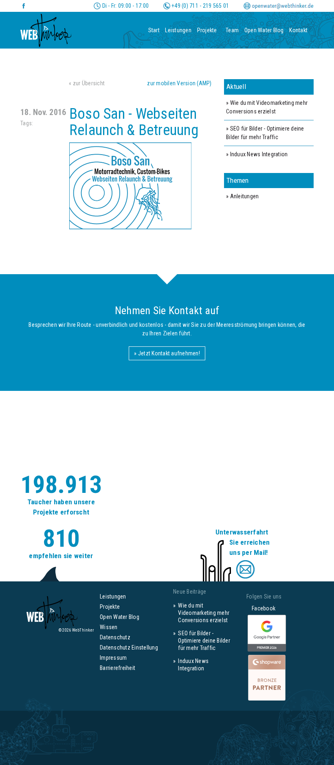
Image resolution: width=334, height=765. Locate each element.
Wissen (109, 627)
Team (232, 30)
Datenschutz (115, 637)
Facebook (260, 608)
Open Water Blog (264, 30)
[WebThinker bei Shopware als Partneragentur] (266, 677)
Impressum (113, 657)
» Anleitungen (242, 196)
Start (154, 30)
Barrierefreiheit (117, 668)
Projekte (207, 30)
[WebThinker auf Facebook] (23, 5)
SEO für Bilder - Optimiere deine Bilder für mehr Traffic (204, 640)
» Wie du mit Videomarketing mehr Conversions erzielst (267, 107)
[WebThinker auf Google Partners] (266, 633)
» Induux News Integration (257, 154)
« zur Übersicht (87, 83)
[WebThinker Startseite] (45, 27)
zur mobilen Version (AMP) (179, 83)
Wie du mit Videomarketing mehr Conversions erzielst (203, 612)
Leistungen (178, 30)
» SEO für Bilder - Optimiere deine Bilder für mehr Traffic (265, 132)
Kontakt (298, 30)
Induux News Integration (193, 665)
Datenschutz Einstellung (129, 647)
